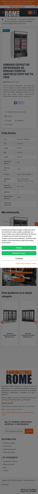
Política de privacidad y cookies (26, 263)
